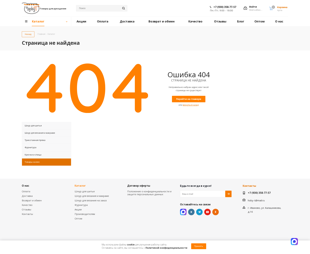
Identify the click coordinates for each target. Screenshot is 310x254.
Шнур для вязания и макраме (92, 195)
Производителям (85, 214)
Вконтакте (191, 212)
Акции (78, 209)
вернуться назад (191, 105)
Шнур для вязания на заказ (91, 200)
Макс (183, 212)
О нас (25, 185)
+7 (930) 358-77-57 (224, 7)
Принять (198, 246)
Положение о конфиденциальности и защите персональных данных (149, 193)
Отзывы (26, 209)
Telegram (199, 212)
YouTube (207, 212)
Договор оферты (138, 185)
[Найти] (123, 8)
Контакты (27, 214)
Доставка (27, 195)
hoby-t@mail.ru (256, 200)
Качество (27, 204)
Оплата (26, 191)
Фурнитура (81, 204)
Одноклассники (215, 212)
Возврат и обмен (32, 200)
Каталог (80, 185)
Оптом (78, 218)
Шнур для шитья (85, 191)
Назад (28, 34)
